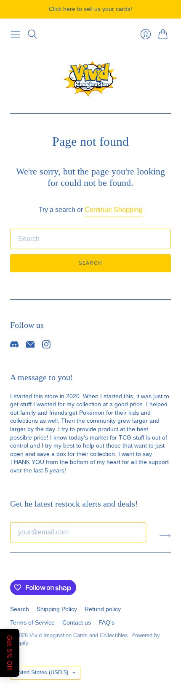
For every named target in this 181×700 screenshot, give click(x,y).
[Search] (32, 34)
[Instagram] (46, 346)
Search (90, 263)
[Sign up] (165, 535)
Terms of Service (32, 622)
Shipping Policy (57, 609)
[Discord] (14, 346)
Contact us (76, 622)
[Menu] (15, 34)
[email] (30, 346)
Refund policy (103, 609)
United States (41, 672)
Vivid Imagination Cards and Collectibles (78, 635)
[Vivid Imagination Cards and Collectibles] (90, 78)
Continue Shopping (114, 209)
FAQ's (106, 622)
